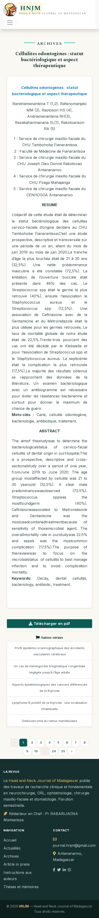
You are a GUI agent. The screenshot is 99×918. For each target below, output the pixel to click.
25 (63, 751)
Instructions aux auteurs (17, 875)
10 (36, 751)
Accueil (9, 840)
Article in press (16, 864)
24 (54, 751)
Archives (11, 856)
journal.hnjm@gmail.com (74, 845)
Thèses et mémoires (21, 886)
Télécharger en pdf (51, 623)
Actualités (11, 848)
